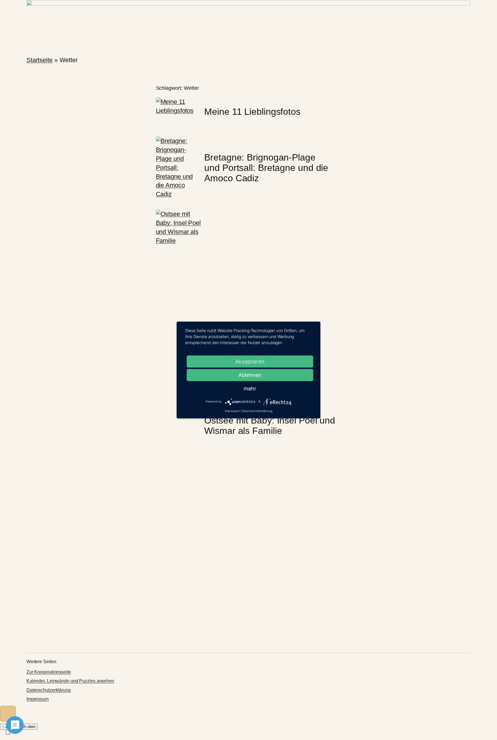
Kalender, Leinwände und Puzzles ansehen (70, 680)
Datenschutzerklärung (48, 690)
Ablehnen (249, 375)
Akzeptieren (250, 361)
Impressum (37, 699)
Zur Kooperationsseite (48, 672)
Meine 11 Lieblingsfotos (252, 111)
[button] (8, 714)
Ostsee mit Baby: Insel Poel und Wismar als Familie (269, 425)
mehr (250, 389)
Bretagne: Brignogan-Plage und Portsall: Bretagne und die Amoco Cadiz (266, 167)
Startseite (39, 60)
